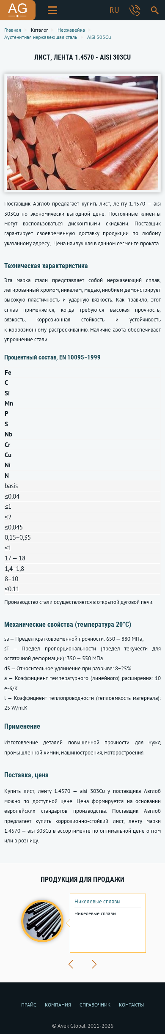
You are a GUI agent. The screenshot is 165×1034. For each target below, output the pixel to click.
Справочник (95, 1004)
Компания (58, 1004)
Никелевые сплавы (97, 901)
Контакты (131, 1004)
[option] (82, 923)
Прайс (28, 1004)
